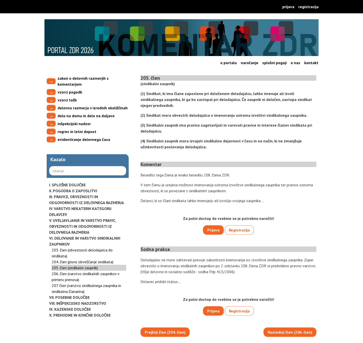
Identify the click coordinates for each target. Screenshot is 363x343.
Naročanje (249, 62)
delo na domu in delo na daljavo (86, 115)
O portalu (228, 62)
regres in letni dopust (77, 131)
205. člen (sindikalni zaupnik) (75, 267)
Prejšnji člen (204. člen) (165, 332)
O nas (295, 62)
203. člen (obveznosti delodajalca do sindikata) (82, 253)
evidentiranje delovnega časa (84, 139)
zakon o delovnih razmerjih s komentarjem (83, 81)
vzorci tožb (67, 99)
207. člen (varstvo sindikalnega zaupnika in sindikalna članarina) (86, 288)
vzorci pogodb (70, 92)
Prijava (288, 6)
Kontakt (311, 62)
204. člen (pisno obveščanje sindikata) (82, 261)
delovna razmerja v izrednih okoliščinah (93, 107)
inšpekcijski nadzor (74, 123)
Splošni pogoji (274, 62)
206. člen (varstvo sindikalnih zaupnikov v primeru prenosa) (85, 276)
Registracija (308, 6)
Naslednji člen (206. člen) (290, 332)
